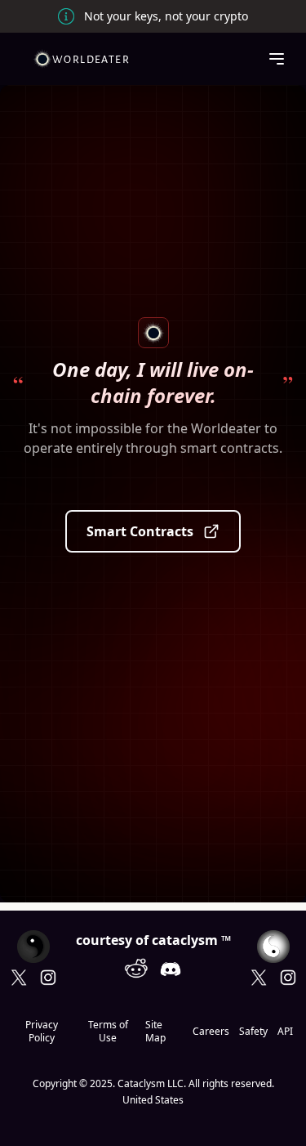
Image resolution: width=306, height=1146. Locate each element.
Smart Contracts (139, 531)
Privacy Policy (41, 1031)
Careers (211, 1031)
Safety (253, 1031)
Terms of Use (108, 1031)
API (285, 1031)
